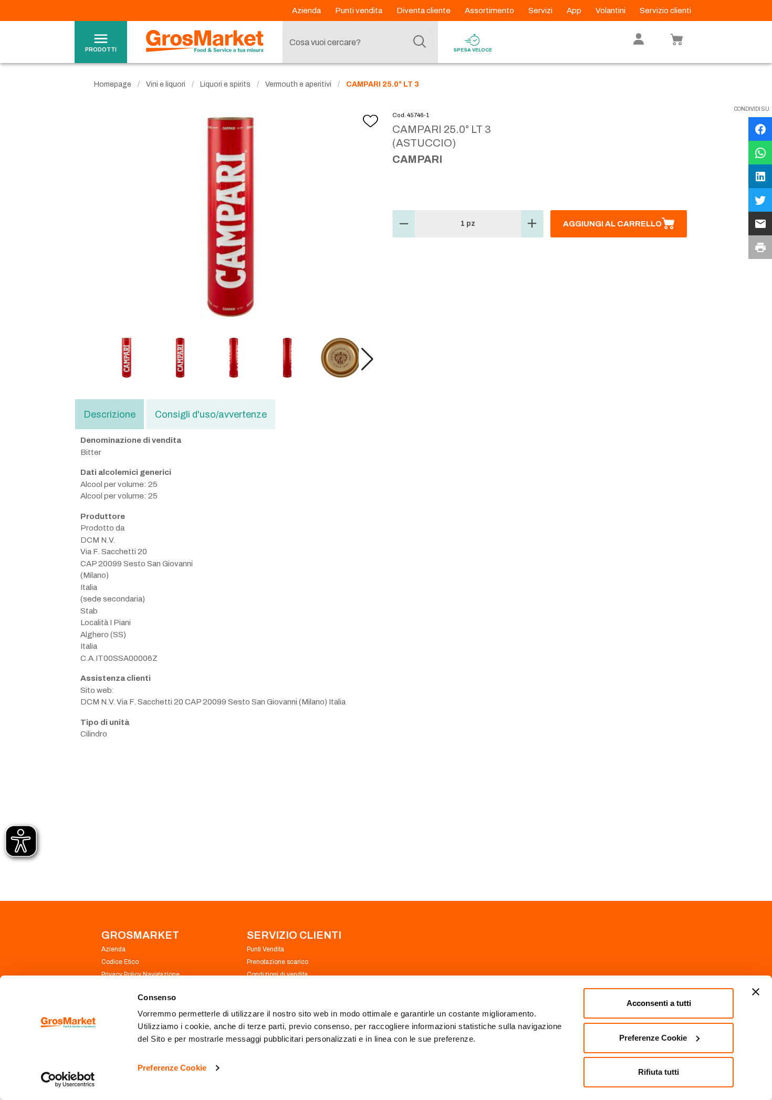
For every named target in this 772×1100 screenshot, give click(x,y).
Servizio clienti (665, 10)
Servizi (541, 10)
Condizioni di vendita (277, 974)
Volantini (611, 10)
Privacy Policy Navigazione (140, 974)
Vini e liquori (165, 84)
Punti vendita (359, 10)
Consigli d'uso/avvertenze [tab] (211, 414)
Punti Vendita (265, 949)
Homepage (112, 84)
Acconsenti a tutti (659, 1003)
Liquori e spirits (225, 84)
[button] (367, 359)
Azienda (307, 10)
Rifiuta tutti (658, 1071)
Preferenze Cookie (172, 1067)
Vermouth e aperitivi (298, 84)
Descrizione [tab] (109, 414)
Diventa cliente (424, 10)
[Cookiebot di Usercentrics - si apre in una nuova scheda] (68, 1079)
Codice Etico (120, 962)
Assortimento (490, 10)
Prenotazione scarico (277, 962)
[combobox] (357, 42)
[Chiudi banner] (755, 991)
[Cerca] (419, 42)
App (575, 10)
